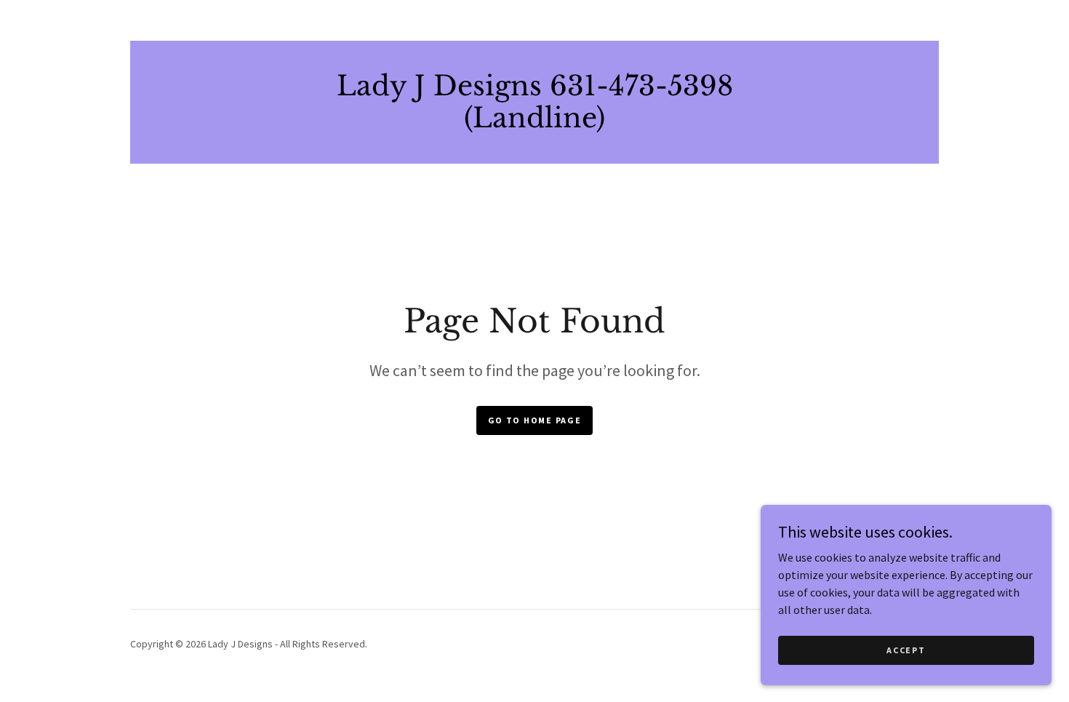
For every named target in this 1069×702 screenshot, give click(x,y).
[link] (535, 123)
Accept (905, 650)
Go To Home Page (535, 420)
